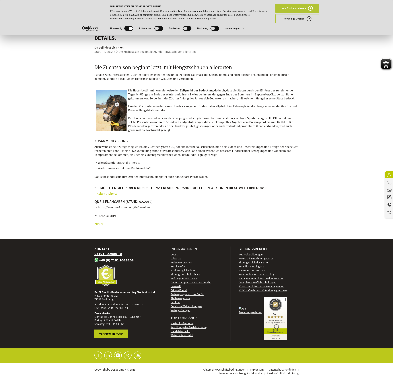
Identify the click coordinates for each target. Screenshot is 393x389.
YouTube (137, 355)
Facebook (98, 355)
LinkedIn (108, 355)
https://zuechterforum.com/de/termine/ (124, 207)
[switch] (158, 28)
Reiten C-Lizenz (107, 193)
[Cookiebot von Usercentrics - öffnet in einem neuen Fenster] (89, 28)
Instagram (118, 355)
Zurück (98, 224)
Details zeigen (232, 28)
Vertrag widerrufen (111, 334)
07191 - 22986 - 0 (108, 253)
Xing (128, 355)
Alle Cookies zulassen (294, 8)
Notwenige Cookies (294, 18)
